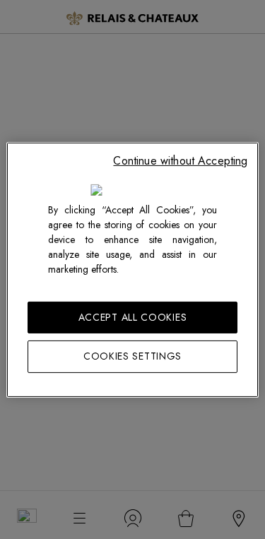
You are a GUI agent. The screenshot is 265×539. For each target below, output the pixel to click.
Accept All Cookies (132, 316)
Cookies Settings (132, 356)
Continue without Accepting (180, 160)
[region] (132, 269)
